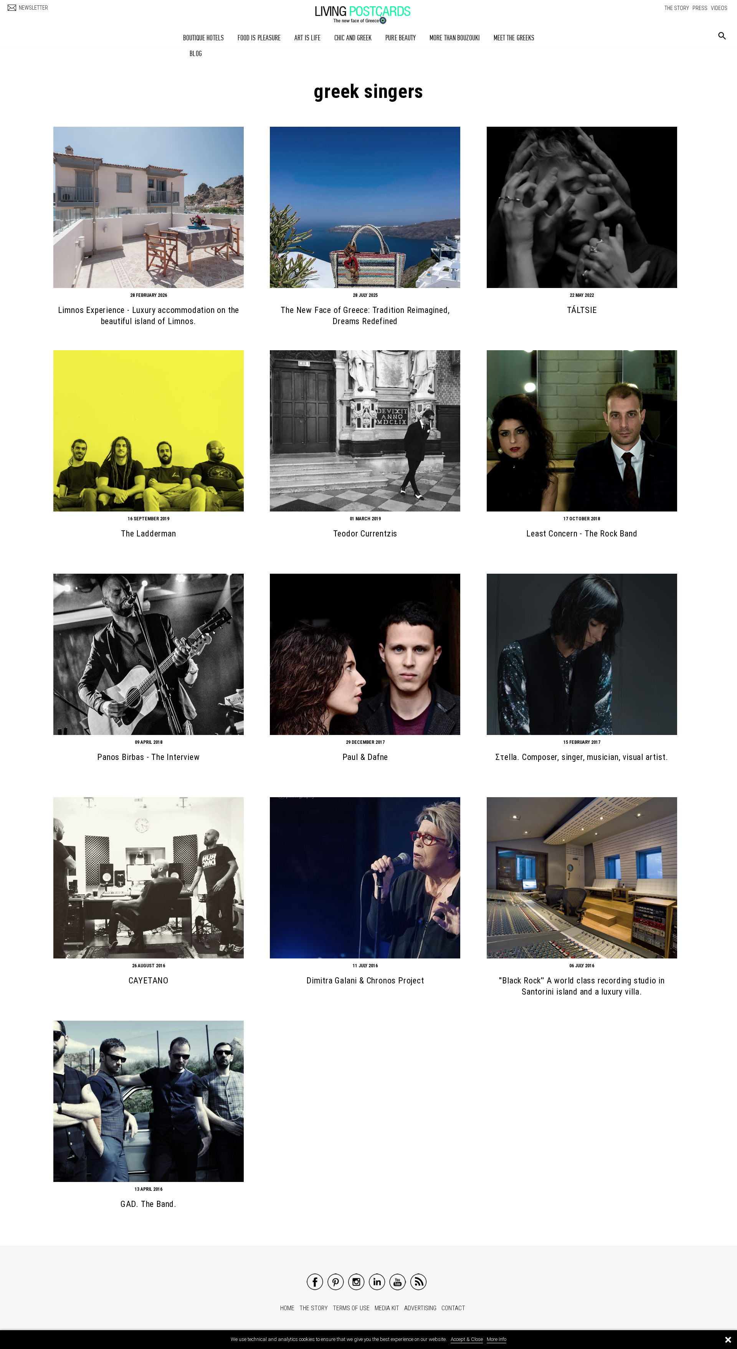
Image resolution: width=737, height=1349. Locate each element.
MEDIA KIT (387, 1308)
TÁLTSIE (582, 310)
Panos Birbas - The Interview (148, 757)
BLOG (196, 54)
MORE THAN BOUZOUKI (455, 38)
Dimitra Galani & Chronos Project (365, 980)
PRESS (699, 8)
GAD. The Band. (149, 1204)
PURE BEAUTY (400, 38)
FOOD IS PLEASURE (259, 38)
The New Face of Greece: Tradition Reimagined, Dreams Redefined (365, 315)
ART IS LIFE (307, 38)
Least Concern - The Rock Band (581, 533)
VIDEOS (719, 8)
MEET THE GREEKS (514, 38)
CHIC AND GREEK (353, 38)
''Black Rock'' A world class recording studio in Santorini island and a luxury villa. (582, 986)
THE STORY (676, 8)
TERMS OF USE (351, 1308)
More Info (496, 1339)
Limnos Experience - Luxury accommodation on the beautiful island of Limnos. (149, 315)
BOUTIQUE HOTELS (203, 38)
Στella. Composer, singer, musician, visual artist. (582, 757)
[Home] (370, 11)
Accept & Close (467, 1339)
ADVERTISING (420, 1308)
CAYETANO (149, 980)
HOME (287, 1308)
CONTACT (453, 1308)
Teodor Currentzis (365, 533)
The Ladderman (148, 533)
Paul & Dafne (365, 757)
